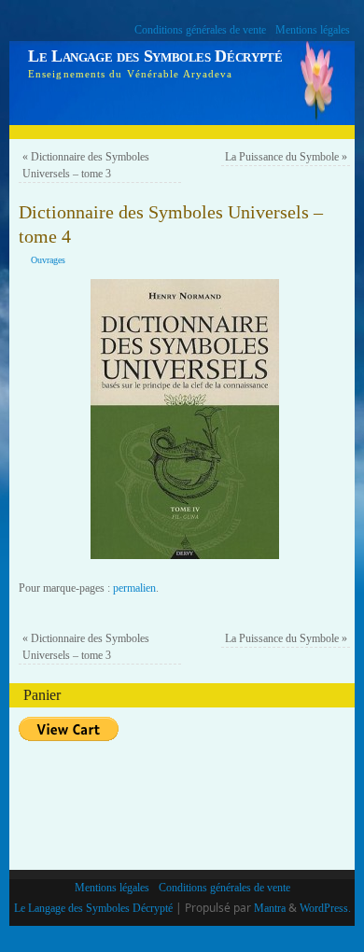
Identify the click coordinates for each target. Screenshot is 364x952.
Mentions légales (312, 29)
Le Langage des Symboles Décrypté (155, 56)
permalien (134, 588)
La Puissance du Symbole (286, 156)
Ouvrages (48, 260)
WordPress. (325, 908)
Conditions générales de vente (200, 29)
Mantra (270, 908)
